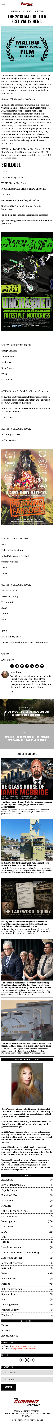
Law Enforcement (11, 1247)
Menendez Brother (11, 1257)
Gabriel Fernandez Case (14, 1210)
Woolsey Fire (8, 1315)
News (29, 11)
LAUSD (5, 1242)
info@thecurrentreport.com (24, 1346)
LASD (4, 1237)
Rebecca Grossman (12, 1289)
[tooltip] (12, 666)
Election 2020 (9, 1195)
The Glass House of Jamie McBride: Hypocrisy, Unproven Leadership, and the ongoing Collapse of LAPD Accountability (26, 804)
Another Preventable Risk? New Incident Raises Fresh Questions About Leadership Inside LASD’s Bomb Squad (26, 1044)
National (6, 1268)
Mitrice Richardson (12, 1263)
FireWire (6, 1205)
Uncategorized (9, 1304)
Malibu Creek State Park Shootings (20, 1252)
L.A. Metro (7, 1226)
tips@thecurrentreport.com (24, 1349)
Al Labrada (7, 1179)
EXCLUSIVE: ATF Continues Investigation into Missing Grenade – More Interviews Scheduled (25, 864)
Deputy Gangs (9, 1190)
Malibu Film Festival (15, 75)
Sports (5, 1299)
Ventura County (10, 1309)
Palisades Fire (9, 1278)
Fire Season (7, 1200)
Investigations (9, 1221)
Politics (5, 1283)
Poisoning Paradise (10, 434)
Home (4, 1325)
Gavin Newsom (9, 1216)
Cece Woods (16, 672)
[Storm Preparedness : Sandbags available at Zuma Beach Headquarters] (27, 711)
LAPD (4, 1231)
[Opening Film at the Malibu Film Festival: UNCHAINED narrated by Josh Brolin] (27, 736)
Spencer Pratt (8, 1294)
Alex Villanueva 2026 (13, 1184)
